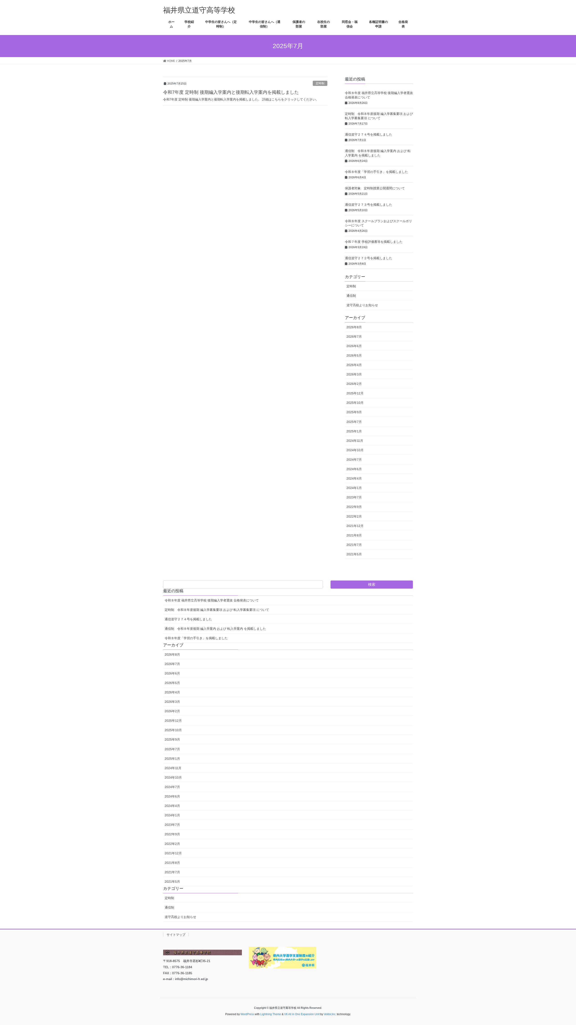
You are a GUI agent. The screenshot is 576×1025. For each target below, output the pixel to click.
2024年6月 (354, 469)
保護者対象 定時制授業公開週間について (375, 188)
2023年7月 (354, 497)
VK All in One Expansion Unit (302, 1014)
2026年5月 (354, 355)
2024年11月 (354, 440)
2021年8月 (354, 535)
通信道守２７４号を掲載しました (368, 134)
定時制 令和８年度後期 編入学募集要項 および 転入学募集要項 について (217, 610)
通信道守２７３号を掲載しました (368, 204)
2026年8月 (354, 327)
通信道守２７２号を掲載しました (368, 258)
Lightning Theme (270, 1014)
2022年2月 (354, 516)
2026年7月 (354, 336)
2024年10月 (355, 450)
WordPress (247, 1014)
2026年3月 (354, 374)
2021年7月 (354, 545)
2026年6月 (354, 346)
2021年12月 (355, 526)
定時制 (320, 83)
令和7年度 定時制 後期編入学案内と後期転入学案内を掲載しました (231, 92)
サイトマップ (175, 934)
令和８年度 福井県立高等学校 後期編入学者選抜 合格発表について (212, 600)
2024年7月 (354, 459)
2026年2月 (354, 384)
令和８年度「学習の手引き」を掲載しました (376, 172)
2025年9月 (354, 412)
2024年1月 (354, 488)
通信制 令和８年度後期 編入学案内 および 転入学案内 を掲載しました (215, 628)
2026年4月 (354, 365)
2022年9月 (354, 507)
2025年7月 (354, 422)
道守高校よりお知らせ (362, 305)
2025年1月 (354, 431)
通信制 (351, 295)
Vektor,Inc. (330, 1014)
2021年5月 (354, 554)
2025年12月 (355, 393)
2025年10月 (355, 402)
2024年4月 (354, 478)
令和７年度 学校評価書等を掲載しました (374, 241)
